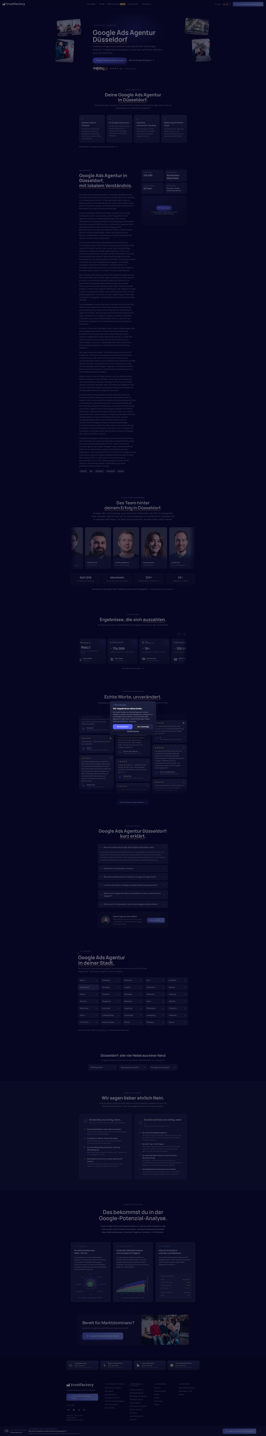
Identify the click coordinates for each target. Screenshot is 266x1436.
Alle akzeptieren (122, 727)
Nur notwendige (143, 727)
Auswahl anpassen (133, 731)
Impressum (132, 721)
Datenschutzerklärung (120, 721)
